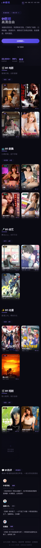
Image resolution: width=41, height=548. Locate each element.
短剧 (38, 2)
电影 (26, 2)
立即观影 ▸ (20, 41)
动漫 (35, 2)
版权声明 (21, 542)
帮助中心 (14, 542)
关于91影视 (6, 542)
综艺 (32, 2)
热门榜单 (20, 47)
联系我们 (28, 542)
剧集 (29, 2)
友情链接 (35, 542)
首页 (23, 2)
